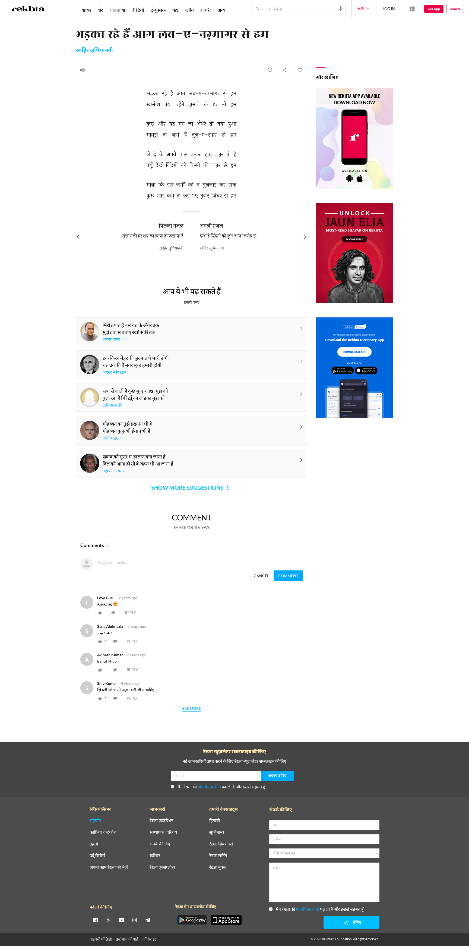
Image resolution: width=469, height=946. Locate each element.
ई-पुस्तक (158, 10)
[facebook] (95, 920)
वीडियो (138, 10)
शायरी (205, 10)
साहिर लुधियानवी (94, 50)
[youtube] (121, 920)
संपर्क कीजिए (160, 844)
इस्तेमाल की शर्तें (127, 939)
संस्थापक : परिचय (163, 832)
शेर (100, 10)
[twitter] (108, 920)
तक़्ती (94, 844)
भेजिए (357, 922)
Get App (434, 9)
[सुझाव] (270, 69)
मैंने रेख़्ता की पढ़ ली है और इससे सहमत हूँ (221, 786)
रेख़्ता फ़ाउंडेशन (161, 820)
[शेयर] (284, 69)
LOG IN (389, 8)
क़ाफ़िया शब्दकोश (103, 832)
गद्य (175, 10)
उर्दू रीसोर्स (97, 855)
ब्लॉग (189, 10)
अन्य (221, 10)
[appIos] (226, 920)
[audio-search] (340, 8)
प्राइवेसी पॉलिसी (101, 939)
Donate (455, 9)
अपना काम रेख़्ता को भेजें (109, 867)
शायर (86, 10)
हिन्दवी (214, 820)
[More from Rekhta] (412, 9)
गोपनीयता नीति (209, 786)
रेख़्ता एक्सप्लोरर (162, 867)
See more (191, 709)
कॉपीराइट (149, 939)
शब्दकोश (117, 10)
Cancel (261, 575)
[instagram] (134, 920)
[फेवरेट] (299, 69)
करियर (155, 855)
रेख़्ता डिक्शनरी (221, 844)
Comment (288, 575)
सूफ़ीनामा (216, 832)
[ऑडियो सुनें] (82, 69)
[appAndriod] (191, 920)
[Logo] (28, 9)
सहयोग (95, 820)
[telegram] (147, 920)
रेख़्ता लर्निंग (218, 855)
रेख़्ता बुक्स (217, 867)
